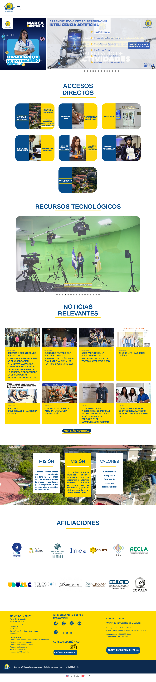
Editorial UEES (15, 626)
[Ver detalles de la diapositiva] (101, 43)
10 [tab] (110, 71)
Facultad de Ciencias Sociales (21, 645)
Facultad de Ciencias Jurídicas (21, 642)
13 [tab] (118, 71)
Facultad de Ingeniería (18, 647)
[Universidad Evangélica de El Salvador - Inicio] (9, 7)
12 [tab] (115, 71)
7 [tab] (101, 71)
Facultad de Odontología (19, 652)
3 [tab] (90, 71)
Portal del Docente (17, 621)
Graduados (14, 634)
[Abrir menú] (18, 7)
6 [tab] (98, 71)
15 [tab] (96, 294)
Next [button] (153, 68)
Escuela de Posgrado (18, 624)
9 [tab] (107, 71)
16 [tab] (99, 294)
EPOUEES (14, 629)
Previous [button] (50, 68)
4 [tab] (93, 71)
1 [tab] (84, 71)
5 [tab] (96, 71)
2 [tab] (87, 71)
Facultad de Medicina (18, 649)
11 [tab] (112, 71)
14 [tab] (93, 294)
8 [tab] (104, 71)
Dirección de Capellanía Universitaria (24, 631)
